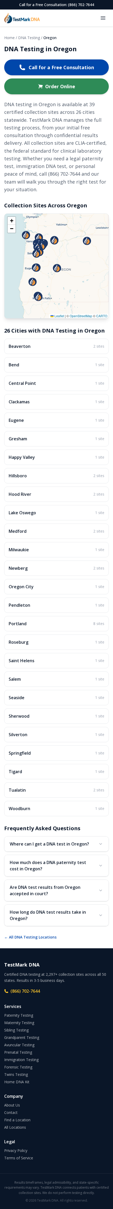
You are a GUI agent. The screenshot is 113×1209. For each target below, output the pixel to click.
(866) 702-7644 (25, 991)
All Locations (15, 1127)
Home (9, 37)
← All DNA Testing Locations (30, 937)
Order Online (60, 86)
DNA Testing (29, 37)
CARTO (101, 316)
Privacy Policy (15, 1150)
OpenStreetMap (81, 316)
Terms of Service (18, 1157)
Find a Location (17, 1119)
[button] (54, 240)
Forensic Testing (18, 1067)
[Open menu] (103, 18)
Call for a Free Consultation (61, 67)
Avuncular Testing (19, 1044)
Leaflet (59, 316)
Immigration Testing (21, 1059)
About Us (12, 1105)
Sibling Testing (16, 1030)
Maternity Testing (19, 1022)
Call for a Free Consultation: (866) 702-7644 (56, 4)
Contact (11, 1112)
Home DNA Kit (16, 1081)
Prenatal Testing (18, 1052)
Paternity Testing (18, 1015)
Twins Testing (16, 1074)
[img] (56, 266)
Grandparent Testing (21, 1037)
